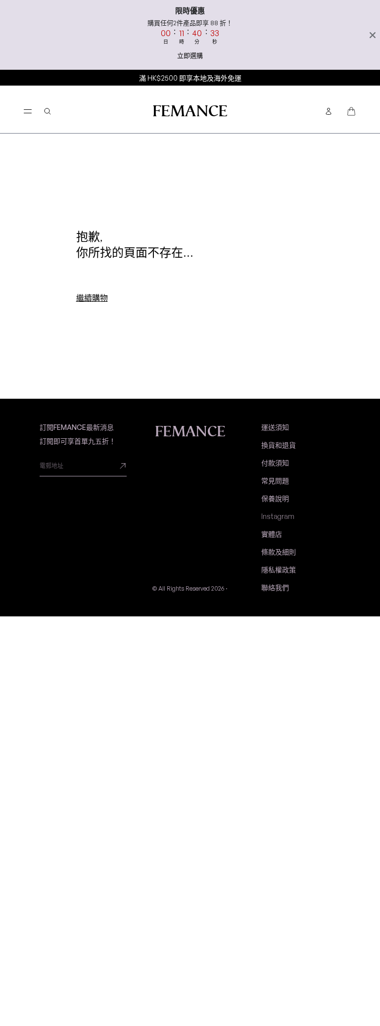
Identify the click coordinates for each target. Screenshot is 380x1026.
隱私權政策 (278, 569)
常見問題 (275, 480)
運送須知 (275, 427)
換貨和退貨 (278, 445)
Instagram (277, 516)
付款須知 (275, 463)
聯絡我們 (275, 587)
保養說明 (275, 498)
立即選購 (190, 55)
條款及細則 (278, 552)
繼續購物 (92, 298)
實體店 (271, 534)
